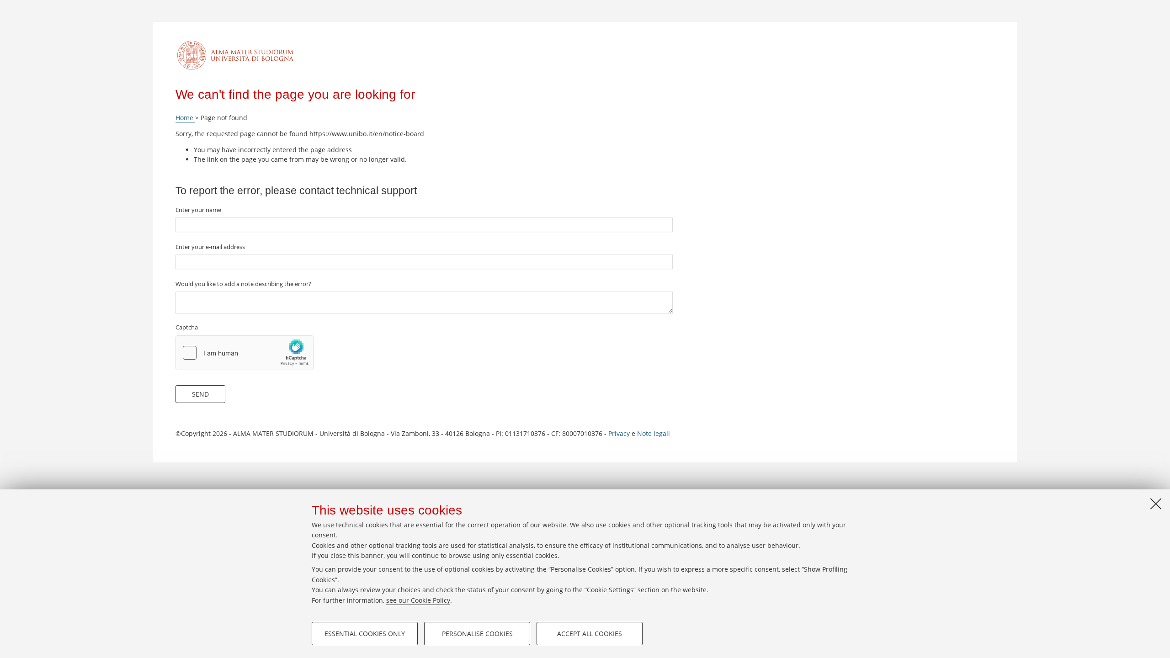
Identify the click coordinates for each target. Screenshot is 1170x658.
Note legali (653, 433)
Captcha (187, 327)
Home (185, 117)
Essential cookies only (364, 633)
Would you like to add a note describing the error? (243, 284)
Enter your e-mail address (210, 247)
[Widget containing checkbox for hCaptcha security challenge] (245, 352)
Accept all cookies (589, 633)
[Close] (1156, 503)
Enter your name (198, 210)
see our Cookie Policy (418, 600)
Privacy (619, 433)
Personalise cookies (477, 633)
